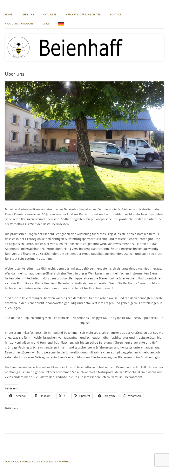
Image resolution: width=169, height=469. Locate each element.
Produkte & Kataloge (19, 23)
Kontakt (115, 14)
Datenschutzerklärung (18, 461)
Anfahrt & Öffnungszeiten (83, 14)
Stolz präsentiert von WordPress (52, 461)
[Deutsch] (62, 23)
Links (45, 23)
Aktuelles (49, 14)
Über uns (27, 14)
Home (8, 14)
